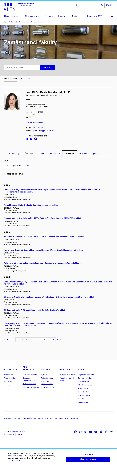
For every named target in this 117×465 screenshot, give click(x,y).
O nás (82, 369)
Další (59, 340)
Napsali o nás (9, 381)
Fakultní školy (83, 388)
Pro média (7, 385)
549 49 (38, 128)
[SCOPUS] (32, 139)
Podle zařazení (10, 79)
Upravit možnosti (14, 460)
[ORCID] (36, 139)
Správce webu (9, 434)
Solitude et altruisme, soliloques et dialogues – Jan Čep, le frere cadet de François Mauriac (43, 263)
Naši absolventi (83, 381)
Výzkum (45, 369)
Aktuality (10, 369)
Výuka (95, 153)
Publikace (69, 153)
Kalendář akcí (9, 375)
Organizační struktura (86, 375)
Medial (40, 418)
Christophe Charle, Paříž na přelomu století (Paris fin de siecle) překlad (34, 310)
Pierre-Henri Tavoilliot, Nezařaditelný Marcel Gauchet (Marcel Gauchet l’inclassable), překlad (43, 250)
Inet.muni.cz (63, 418)
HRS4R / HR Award (85, 385)
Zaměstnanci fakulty (85, 378)
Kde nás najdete (84, 395)
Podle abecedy (27, 79)
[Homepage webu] (19, 7)
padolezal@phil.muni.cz (43, 131)
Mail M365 (8, 418)
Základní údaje (13, 153)
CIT (51, 418)
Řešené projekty (47, 378)
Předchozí (10, 340)
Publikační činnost (47, 387)
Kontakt (81, 399)
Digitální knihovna (29, 418)
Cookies (20, 434)
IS (56, 418)
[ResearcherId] (27, 139)
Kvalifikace (55, 153)
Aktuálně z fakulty (10, 378)
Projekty (83, 153)
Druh (6, 161)
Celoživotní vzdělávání (31, 387)
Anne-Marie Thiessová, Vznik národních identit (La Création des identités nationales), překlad (44, 237)
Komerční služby (84, 392)
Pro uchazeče (28, 368)
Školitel (41, 153)
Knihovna (17, 418)
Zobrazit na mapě (35, 123)
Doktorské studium (29, 384)
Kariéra (65, 369)
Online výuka (74, 418)
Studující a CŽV (94, 16)
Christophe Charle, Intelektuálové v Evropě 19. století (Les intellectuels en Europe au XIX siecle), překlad (49, 297)
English (109, 5)
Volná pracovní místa (67, 375)
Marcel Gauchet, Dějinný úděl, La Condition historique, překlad (31, 205)
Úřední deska (83, 402)
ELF (46, 418)
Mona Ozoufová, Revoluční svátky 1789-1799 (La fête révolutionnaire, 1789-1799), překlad (42, 218)
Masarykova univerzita (18, 431)
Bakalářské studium (30, 375)
